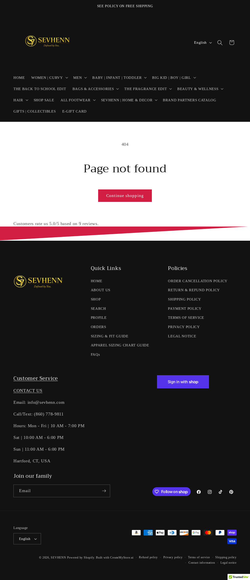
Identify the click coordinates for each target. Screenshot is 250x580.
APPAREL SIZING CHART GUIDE (120, 345)
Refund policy (148, 557)
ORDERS (98, 327)
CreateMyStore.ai (121, 557)
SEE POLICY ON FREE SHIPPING (125, 6)
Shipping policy (226, 557)
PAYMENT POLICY (184, 308)
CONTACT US (27, 390)
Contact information (201, 562)
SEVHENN (58, 557)
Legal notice (228, 562)
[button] (49, 77)
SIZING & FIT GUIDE (109, 336)
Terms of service (199, 557)
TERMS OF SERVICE (186, 317)
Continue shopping (125, 195)
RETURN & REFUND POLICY (194, 290)
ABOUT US (100, 290)
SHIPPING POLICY (184, 299)
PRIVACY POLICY (184, 327)
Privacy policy (173, 557)
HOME (96, 281)
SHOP (96, 299)
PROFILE (99, 317)
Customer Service (35, 378)
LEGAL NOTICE (182, 336)
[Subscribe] (104, 491)
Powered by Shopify (80, 557)
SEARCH (98, 308)
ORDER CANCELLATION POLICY (198, 281)
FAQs (95, 354)
